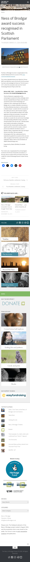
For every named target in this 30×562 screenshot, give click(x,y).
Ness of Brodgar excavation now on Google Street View (6, 207)
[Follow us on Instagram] (22, 223)
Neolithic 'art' (12, 450)
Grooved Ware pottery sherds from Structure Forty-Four (18, 445)
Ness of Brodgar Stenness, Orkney (6, 517)
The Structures (13, 440)
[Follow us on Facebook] (20, 223)
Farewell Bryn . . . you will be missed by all (21, 206)
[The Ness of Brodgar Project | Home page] (6, 2)
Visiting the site (13, 420)
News (3, 12)
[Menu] (28, 2)
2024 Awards (13, 75)
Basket (10, 429)
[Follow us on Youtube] (28, 223)
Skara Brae (12, 415)
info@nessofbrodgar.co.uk (8, 520)
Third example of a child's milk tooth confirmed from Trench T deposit (18, 435)
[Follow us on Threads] (25, 223)
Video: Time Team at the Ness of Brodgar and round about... (18, 411)
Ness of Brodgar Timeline (16, 425)
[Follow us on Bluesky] (17, 223)
